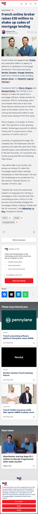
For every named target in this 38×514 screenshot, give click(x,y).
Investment (6, 10)
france (5, 218)
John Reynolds (8, 343)
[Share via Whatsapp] (25, 294)
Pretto (33, 60)
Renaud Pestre (8, 91)
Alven (11, 79)
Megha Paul (7, 466)
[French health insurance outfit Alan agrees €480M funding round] (19, 394)
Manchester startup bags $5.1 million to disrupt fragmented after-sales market (18, 459)
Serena (5, 72)
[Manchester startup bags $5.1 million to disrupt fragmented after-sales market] (19, 444)
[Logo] (5, 3)
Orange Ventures (25, 72)
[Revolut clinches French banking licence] (19, 357)
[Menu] (35, 4)
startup (16, 218)
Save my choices (19, 281)
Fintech (5, 332)
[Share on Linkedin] (19, 294)
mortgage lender (8, 222)
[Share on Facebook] (5, 294)
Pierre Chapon (25, 88)
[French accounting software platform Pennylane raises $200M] (19, 320)
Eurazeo (13, 72)
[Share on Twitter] (12, 294)
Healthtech (6, 406)
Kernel (4, 79)
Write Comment (19, 240)
